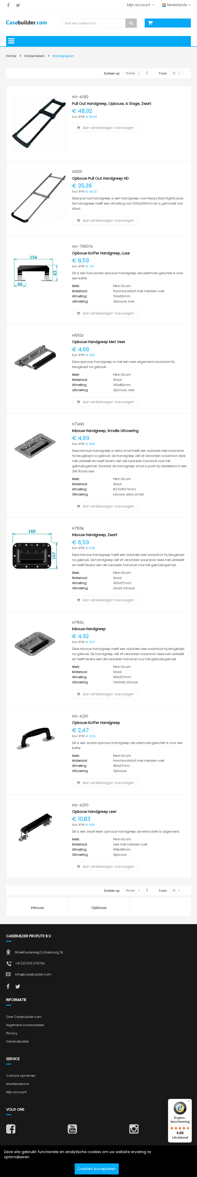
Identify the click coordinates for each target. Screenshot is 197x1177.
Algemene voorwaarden (25, 1025)
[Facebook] (8, 5)
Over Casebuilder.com (24, 1017)
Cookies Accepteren (96, 1168)
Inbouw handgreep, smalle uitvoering (105, 430)
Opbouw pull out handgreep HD (100, 178)
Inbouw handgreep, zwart (94, 534)
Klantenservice (17, 1084)
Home (11, 55)
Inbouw (37, 907)
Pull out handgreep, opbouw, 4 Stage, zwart (111, 103)
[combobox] (100, 23)
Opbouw (98, 907)
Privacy (11, 1033)
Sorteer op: (112, 73)
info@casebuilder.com (33, 974)
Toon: (163, 73)
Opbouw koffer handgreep (96, 722)
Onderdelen (34, 55)
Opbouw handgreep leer (94, 811)
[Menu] (189, 1102)
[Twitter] (18, 5)
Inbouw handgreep (89, 628)
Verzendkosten (17, 1041)
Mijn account (16, 1092)
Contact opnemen (20, 1075)
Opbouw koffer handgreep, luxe (101, 253)
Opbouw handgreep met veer (98, 341)
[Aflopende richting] (147, 73)
